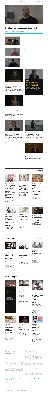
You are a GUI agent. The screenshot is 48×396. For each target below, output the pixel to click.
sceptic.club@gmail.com (35, 368)
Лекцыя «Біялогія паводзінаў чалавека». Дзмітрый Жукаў (31, 59)
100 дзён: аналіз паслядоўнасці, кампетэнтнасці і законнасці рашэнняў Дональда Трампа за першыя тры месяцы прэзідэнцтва (10, 191)
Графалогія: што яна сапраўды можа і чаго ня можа (23, 219)
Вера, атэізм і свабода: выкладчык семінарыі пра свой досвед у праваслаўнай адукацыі (9, 221)
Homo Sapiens (35, 249)
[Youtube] (38, 378)
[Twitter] (34, 378)
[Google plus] (36, 378)
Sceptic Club (30, 390)
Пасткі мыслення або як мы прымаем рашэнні (13, 134)
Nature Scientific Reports (23, 197)
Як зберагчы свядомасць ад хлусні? (21, 28)
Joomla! (6, 391)
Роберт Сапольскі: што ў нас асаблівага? (13, 86)
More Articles (39, 170)
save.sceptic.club (8, 379)
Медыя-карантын (10, 288)
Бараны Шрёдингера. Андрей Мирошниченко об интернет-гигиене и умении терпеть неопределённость (37, 190)
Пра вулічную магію (23, 291)
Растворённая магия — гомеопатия (9, 329)
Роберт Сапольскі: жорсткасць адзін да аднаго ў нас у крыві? (32, 84)
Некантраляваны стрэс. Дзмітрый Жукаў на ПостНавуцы (30, 48)
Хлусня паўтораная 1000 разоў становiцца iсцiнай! (31, 36)
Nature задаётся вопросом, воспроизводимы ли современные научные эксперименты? (24, 188)
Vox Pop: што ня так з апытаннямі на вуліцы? (37, 253)
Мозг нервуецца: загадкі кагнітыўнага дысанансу (32, 134)
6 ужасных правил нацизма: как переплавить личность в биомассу (10, 257)
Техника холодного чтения (24, 328)
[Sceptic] (24, 2)
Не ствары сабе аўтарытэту (13, 110)
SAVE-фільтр (10, 292)
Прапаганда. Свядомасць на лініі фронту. (36, 328)
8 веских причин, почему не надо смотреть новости (24, 255)
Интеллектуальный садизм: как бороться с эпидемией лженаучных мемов (37, 298)
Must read (7, 183)
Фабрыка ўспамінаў (31, 157)
